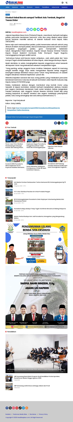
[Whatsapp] (34, 29)
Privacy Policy (43, 414)
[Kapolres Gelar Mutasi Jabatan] (57, 137)
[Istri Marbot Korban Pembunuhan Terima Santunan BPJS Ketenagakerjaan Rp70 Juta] (9, 184)
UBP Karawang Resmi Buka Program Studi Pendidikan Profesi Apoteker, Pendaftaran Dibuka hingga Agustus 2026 (37, 377)
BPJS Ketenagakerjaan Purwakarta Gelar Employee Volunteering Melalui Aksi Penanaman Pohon (39, 200)
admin (11, 23)
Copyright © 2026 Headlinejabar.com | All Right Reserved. (24, 417)
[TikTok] (20, 408)
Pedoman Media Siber (20, 414)
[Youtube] (41, 29)
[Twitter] (31, 29)
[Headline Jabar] (14, 2)
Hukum (7, 14)
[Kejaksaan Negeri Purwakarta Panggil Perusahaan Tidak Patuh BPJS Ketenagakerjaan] (36, 136)
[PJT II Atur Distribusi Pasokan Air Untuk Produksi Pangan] (9, 192)
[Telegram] (38, 29)
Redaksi (8, 414)
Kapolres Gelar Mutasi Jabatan (55, 147)
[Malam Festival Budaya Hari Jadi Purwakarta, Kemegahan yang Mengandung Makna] (9, 218)
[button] (62, 3)
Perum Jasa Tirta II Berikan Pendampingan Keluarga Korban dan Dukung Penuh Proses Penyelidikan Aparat (14, 145)
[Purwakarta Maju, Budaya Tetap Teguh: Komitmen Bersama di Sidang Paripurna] (9, 209)
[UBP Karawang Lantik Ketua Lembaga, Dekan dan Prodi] (9, 386)
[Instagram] (45, 29)
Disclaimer (33, 414)
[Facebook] (27, 29)
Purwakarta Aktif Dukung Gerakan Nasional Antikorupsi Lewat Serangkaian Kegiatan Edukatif (57, 165)
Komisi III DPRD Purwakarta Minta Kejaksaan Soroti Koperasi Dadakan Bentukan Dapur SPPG (15, 165)
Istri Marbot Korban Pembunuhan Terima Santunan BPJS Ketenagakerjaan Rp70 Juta (40, 183)
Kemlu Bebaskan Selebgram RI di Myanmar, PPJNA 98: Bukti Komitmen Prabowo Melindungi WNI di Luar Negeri (36, 168)
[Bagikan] (65, 24)
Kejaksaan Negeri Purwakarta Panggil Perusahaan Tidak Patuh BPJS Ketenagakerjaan (36, 145)
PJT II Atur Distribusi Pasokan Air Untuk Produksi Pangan (32, 191)
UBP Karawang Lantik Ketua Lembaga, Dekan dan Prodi (32, 386)
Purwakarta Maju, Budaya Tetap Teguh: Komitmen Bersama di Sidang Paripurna (40, 209)
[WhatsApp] (65, 123)
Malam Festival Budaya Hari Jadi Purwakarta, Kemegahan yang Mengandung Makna (39, 217)
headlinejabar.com (19, 32)
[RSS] (26, 408)
